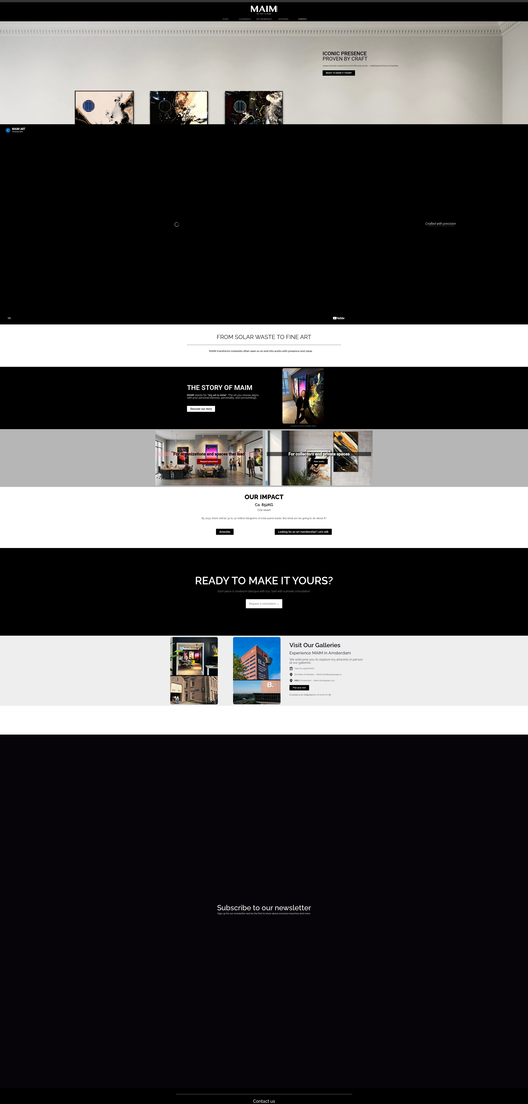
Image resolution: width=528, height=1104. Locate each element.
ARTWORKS (283, 19)
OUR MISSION (245, 19)
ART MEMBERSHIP (264, 19)
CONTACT (302, 19)
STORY (225, 19)
